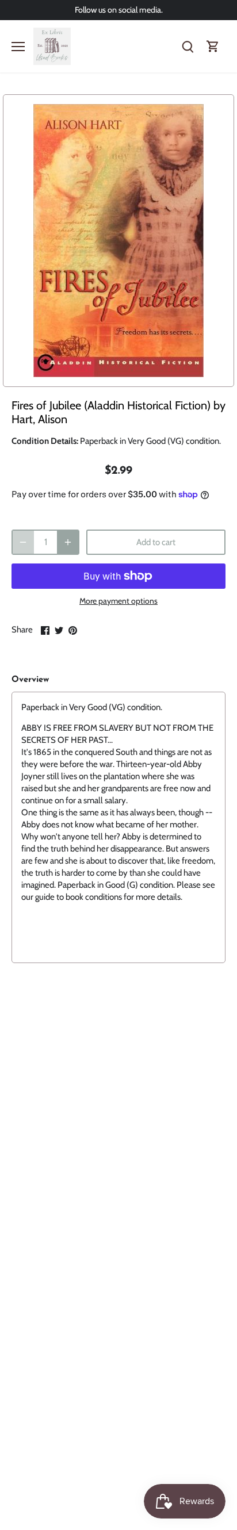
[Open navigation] (18, 46)
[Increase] (68, 542)
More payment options (118, 601)
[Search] (187, 46)
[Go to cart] (213, 46)
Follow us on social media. (119, 10)
